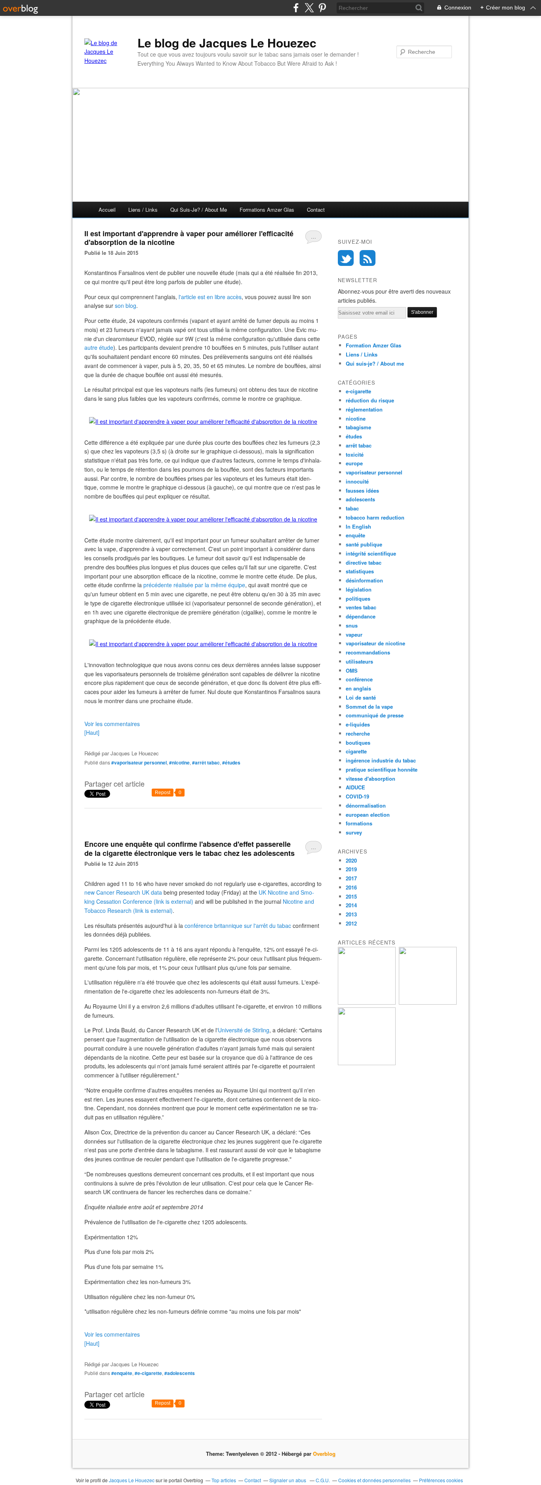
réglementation (364, 409)
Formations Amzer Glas (267, 209)
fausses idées (362, 490)
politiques (358, 598)
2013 (351, 914)
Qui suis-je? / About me (198, 209)
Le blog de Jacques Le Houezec (226, 43)
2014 (351, 905)
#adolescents (179, 1373)
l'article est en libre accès (210, 297)
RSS (367, 258)
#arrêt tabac (206, 762)
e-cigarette (358, 391)
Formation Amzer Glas (373, 345)
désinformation (364, 580)
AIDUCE (355, 787)
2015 (351, 896)
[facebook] (296, 7)
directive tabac (363, 562)
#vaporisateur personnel (139, 762)
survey (354, 832)
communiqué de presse (375, 715)
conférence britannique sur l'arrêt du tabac (238, 925)
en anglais (358, 688)
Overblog (324, 1453)
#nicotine (179, 762)
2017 (351, 878)
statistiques (360, 571)
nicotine (356, 418)
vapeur (354, 634)
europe (354, 463)
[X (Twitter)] (309, 7)
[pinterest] (322, 7)
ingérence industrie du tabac (381, 760)
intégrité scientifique (371, 553)
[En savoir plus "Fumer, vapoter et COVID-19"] (367, 1063)
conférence (359, 679)
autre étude (98, 347)
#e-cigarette (148, 1373)
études (354, 436)
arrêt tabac (358, 445)
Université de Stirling (243, 1030)
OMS (352, 670)
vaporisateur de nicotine (375, 643)
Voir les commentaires (112, 724)
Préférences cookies (441, 1480)
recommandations (368, 652)
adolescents (360, 499)
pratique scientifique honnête (381, 769)
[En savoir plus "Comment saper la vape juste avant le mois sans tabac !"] (367, 1002)
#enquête (121, 1373)
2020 (351, 860)
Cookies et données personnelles (374, 1480)
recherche (358, 733)
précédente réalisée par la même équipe (194, 585)
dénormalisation (366, 805)
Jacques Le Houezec (131, 1480)
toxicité (355, 454)
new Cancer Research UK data (123, 892)
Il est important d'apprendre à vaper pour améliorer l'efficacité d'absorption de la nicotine (188, 238)
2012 (351, 923)
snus (352, 625)
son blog (125, 305)
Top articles (223, 1480)
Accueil (107, 209)
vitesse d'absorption (370, 778)
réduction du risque (370, 400)
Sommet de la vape (369, 706)
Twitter (346, 258)
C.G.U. (323, 1480)
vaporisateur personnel (374, 472)
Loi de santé (361, 697)
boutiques (358, 742)
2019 (351, 869)
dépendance (360, 616)
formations (359, 823)
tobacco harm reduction (375, 517)
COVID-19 (357, 796)
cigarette (356, 751)
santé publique (364, 544)
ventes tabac (361, 607)
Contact (316, 209)
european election (368, 814)
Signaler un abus (288, 1480)
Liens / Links (143, 209)
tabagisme (358, 427)
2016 (351, 887)
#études (231, 762)
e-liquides (358, 724)
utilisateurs (359, 661)
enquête (355, 535)
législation (358, 589)
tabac (352, 508)
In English (358, 526)
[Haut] (91, 732)
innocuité (357, 481)
